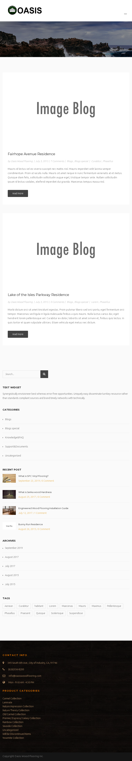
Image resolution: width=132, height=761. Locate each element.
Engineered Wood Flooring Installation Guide (43, 508)
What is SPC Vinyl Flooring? (33, 476)
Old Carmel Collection (14, 714)
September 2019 (14, 548)
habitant (39, 606)
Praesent (25, 613)
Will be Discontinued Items (17, 734)
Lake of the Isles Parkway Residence (38, 295)
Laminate (7, 702)
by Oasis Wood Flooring (20, 161)
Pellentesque (114, 606)
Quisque (40, 613)
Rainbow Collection (13, 722)
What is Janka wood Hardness (35, 492)
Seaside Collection (12, 726)
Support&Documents (16, 446)
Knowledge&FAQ (14, 437)
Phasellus (108, 161)
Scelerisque (57, 613)
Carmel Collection (12, 698)
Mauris (82, 606)
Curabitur (96, 161)
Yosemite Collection (13, 738)
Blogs (70, 161)
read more (17, 193)
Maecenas (67, 606)
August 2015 (12, 575)
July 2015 (10, 584)
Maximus (96, 606)
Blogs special (81, 161)
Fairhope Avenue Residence (31, 154)
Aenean (9, 606)
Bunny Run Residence (30, 524)
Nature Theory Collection (16, 710)
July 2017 (10, 566)
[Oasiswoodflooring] (24, 10)
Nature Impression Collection (18, 706)
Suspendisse (76, 613)
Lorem (94, 302)
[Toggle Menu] (125, 13)
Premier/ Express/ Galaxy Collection (22, 718)
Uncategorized (13, 455)
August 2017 (12, 557)
